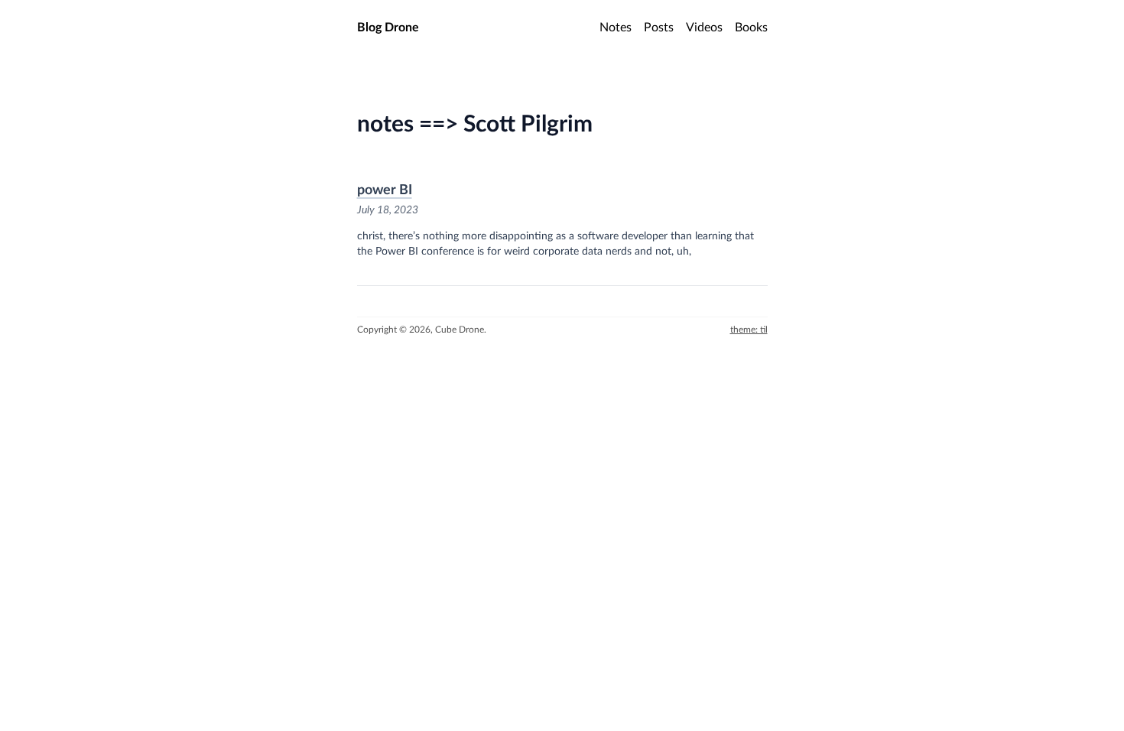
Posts (659, 27)
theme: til (749, 329)
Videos (704, 27)
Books (751, 27)
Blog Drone (388, 27)
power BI (384, 190)
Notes (615, 27)
